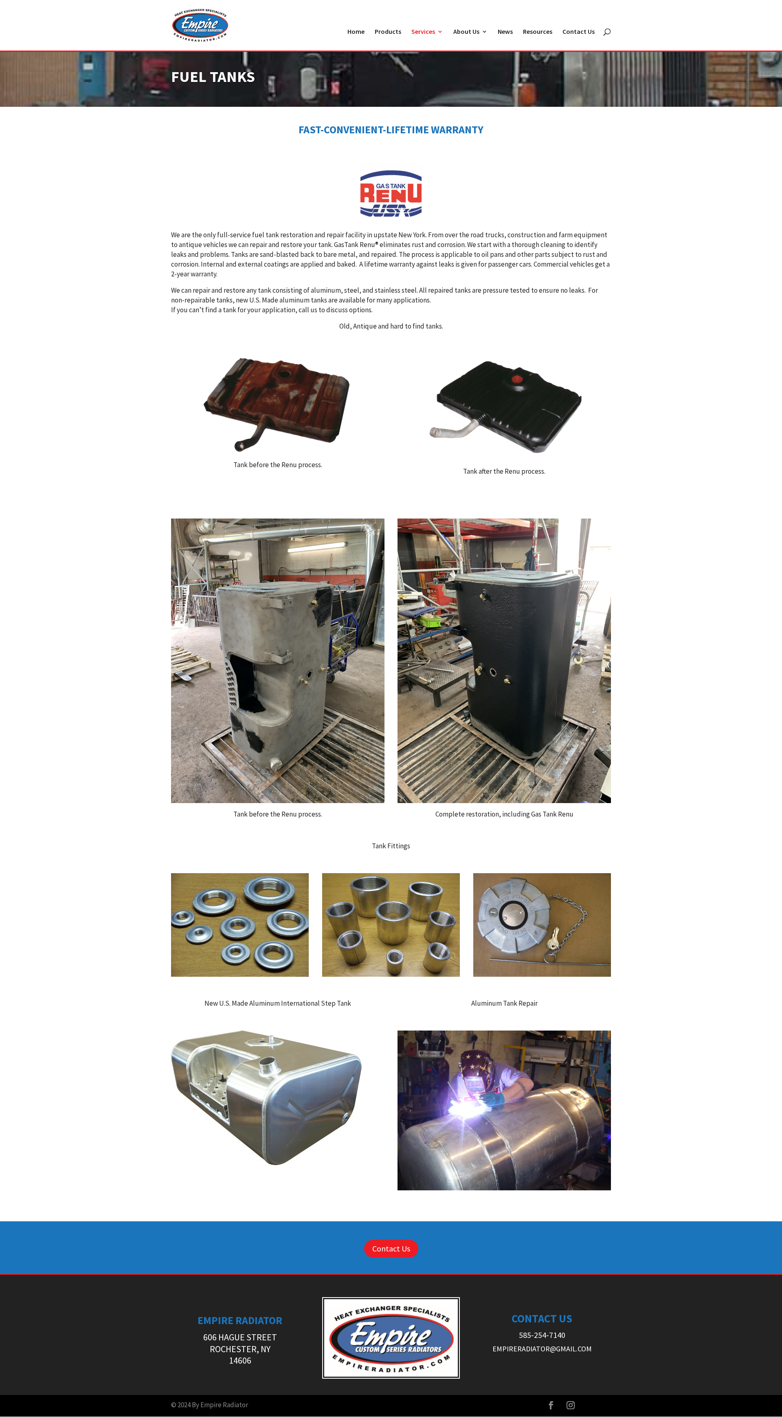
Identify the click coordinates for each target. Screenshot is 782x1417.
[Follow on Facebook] (551, 1405)
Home (356, 32)
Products (388, 32)
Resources (537, 32)
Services (423, 32)
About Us (466, 32)
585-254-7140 (542, 1335)
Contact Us (578, 32)
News (505, 32)
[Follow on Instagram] (570, 1405)
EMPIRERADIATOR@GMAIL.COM (542, 1348)
